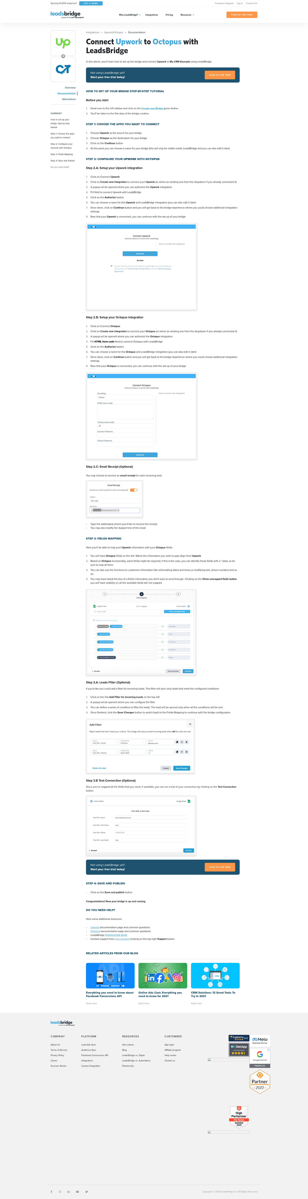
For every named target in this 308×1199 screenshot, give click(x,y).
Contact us (170, 1060)
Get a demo (128, 1044)
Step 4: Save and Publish (63, 160)
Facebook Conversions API (94, 1055)
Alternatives (69, 99)
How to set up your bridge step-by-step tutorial (60, 123)
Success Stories (59, 1066)
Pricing (169, 15)
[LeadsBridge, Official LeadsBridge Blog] (67, 14)
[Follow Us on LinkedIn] (68, 1192)
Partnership (128, 1066)
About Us (55, 1044)
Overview (70, 87)
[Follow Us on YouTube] (77, 1192)
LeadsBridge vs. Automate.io (136, 1060)
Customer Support (224, 3)
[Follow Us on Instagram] (60, 1192)
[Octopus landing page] (63, 69)
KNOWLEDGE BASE (116, 935)
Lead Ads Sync (88, 1044)
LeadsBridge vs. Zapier (133, 1055)
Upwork (94, 927)
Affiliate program (173, 1050)
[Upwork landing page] (63, 43)
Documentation (67, 93)
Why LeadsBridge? (128, 15)
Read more (91, 1003)
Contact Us (251, 3)
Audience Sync (88, 1050)
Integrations (151, 15)
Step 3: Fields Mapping (62, 154)
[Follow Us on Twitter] (86, 1192)
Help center (170, 1055)
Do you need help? (60, 167)
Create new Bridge (152, 108)
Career (54, 1060)
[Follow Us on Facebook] (51, 1192)
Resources (186, 15)
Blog (124, 1050)
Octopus (95, 931)
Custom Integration (90, 1066)
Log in (240, 3)
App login (169, 1044)
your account (122, 939)
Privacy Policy (57, 1055)
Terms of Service (59, 1050)
